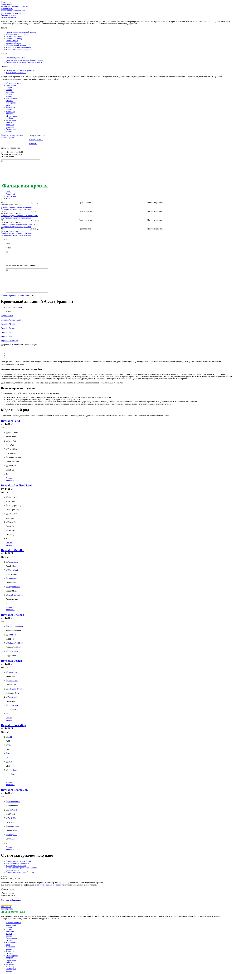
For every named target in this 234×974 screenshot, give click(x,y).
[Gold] (9, 737)
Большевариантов (10, 479)
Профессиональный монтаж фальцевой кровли (25, 60)
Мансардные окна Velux (16, 866)
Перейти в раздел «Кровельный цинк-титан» (20, 224)
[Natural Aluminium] (14, 626)
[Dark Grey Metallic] (14, 595)
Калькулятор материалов (16, 73)
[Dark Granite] (12, 697)
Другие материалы (9, 17)
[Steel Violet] (11, 810)
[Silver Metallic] (12, 570)
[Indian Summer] (13, 802)
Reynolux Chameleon (9, 341)
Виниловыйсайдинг (11, 86)
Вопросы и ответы (8, 15)
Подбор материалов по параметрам (20, 70)
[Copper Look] (12, 651)
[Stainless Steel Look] (14, 643)
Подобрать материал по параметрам (16, 209)
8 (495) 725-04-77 (36, 140)
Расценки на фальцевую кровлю (14, 6)
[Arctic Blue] (11, 818)
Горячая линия (12, 41)
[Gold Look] (11, 635)
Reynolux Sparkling (8, 336)
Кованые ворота (12, 870)
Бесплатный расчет (14, 36)
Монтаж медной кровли (16, 45)
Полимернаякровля (11, 130)
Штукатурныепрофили (12, 117)
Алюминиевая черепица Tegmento (20, 872)
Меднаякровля (9, 95)
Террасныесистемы (10, 113)
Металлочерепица (13, 83)
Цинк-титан (11, 196)
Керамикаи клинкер (10, 126)
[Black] (9, 762)
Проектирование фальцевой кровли (21, 32)
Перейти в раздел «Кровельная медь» (16, 233)
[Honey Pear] (11, 672)
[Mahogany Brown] (14, 689)
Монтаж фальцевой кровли (17, 34)
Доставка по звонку (14, 38)
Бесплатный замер (13, 43)
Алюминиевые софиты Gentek (18, 861)
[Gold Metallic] (12, 578)
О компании (6, 2)
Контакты (33, 144)
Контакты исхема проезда (7, 908)
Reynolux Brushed (8, 328)
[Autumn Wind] (12, 826)
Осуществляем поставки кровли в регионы (24, 62)
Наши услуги (6, 4)
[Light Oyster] (12, 770)
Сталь (8, 192)
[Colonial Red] (12, 681)
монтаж (19, 307)
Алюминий (10, 194)
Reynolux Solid (7, 316)
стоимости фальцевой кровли (48, 885)
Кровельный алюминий (19, 295)
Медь (8, 198)
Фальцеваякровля (10, 108)
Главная (4, 295)
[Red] (8, 753)
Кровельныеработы (11, 121)
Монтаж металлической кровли (19, 49)
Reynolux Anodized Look (11, 320)
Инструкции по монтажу (11, 13)
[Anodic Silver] (12, 562)
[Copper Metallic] (13, 587)
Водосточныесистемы (11, 99)
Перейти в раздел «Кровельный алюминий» (19, 216)
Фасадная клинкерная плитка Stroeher (21, 868)
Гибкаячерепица (10, 91)
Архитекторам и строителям (13, 11)
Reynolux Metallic (8, 324)
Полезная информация (11, 900)
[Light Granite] (12, 705)
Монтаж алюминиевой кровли (18, 47)
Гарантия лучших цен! (15, 58)
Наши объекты (7, 9)
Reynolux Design (8, 332)
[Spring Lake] (11, 835)
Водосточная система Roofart (18, 863)
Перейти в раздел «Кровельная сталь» (17, 207)
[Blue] (8, 745)
